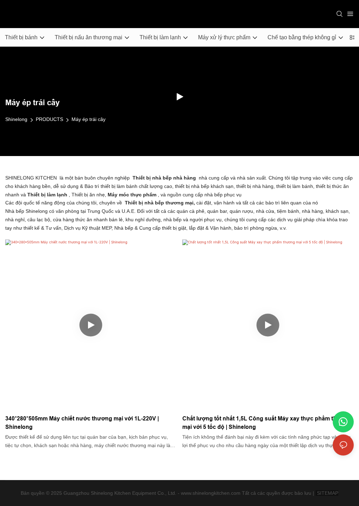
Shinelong (16, 119)
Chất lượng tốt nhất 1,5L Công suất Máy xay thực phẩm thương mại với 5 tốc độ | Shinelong (267, 423)
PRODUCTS (49, 119)
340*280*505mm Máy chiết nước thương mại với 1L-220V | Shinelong (82, 423)
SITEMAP (327, 493)
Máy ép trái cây (89, 119)
